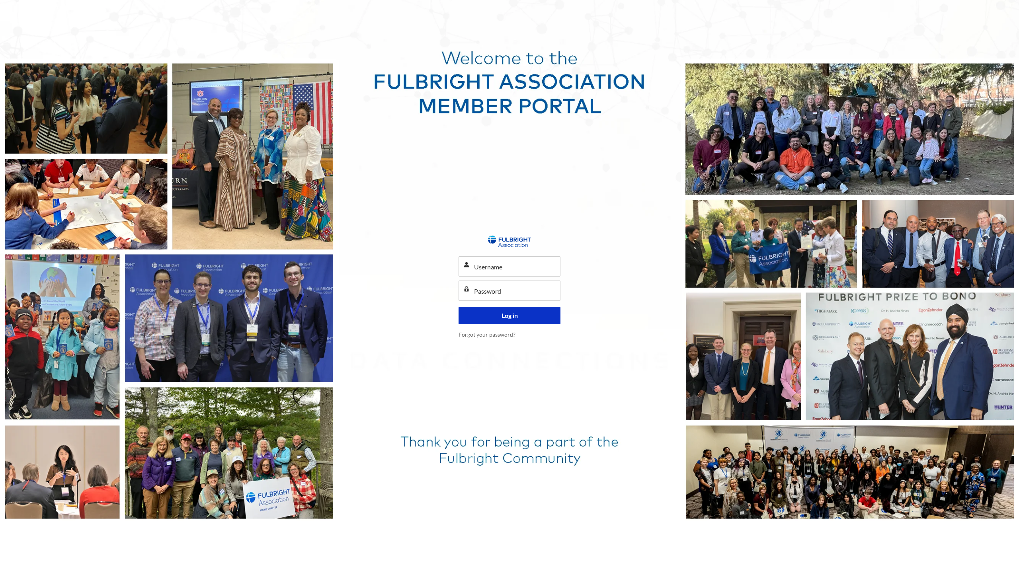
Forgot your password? (487, 334)
